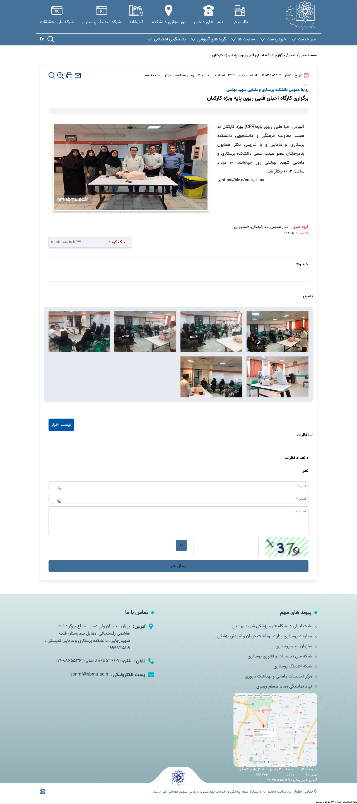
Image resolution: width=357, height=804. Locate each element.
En (42, 39)
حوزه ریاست (276, 39)
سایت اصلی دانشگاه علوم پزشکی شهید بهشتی (272, 626)
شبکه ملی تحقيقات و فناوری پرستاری (280, 656)
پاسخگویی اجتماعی (170, 39)
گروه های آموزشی (211, 39)
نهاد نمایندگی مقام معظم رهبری (284, 686)
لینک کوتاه (117, 242)
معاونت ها (246, 39)
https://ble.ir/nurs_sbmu (243, 180)
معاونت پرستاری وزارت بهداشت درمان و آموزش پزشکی (265, 636)
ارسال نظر (178, 566)
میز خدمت (307, 39)
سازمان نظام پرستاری (294, 646)
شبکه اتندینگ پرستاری (293, 666)
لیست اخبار (61, 424)
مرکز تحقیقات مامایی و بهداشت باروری (279, 676)
